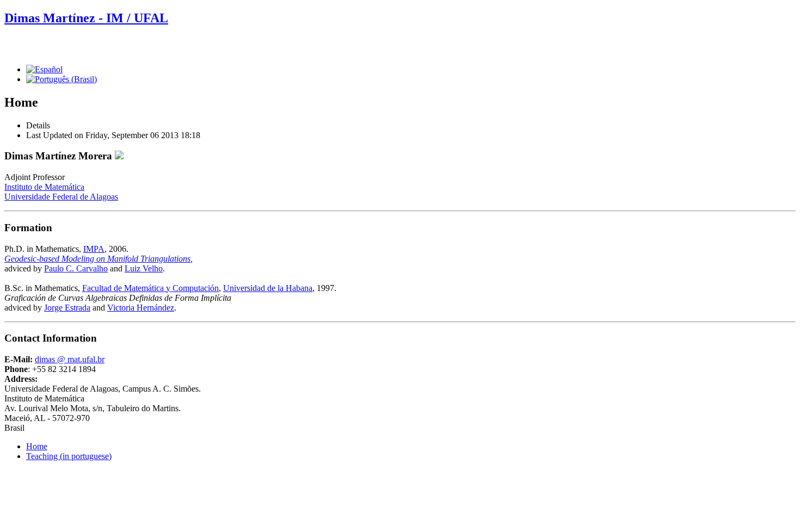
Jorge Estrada (67, 307)
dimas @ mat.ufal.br (69, 359)
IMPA (93, 248)
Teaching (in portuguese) (69, 456)
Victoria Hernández (140, 307)
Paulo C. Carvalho (76, 268)
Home (36, 446)
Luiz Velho (144, 268)
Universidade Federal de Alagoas (61, 196)
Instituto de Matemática (44, 186)
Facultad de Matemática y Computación (150, 288)
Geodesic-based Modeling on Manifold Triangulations (97, 258)
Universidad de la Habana (267, 288)
